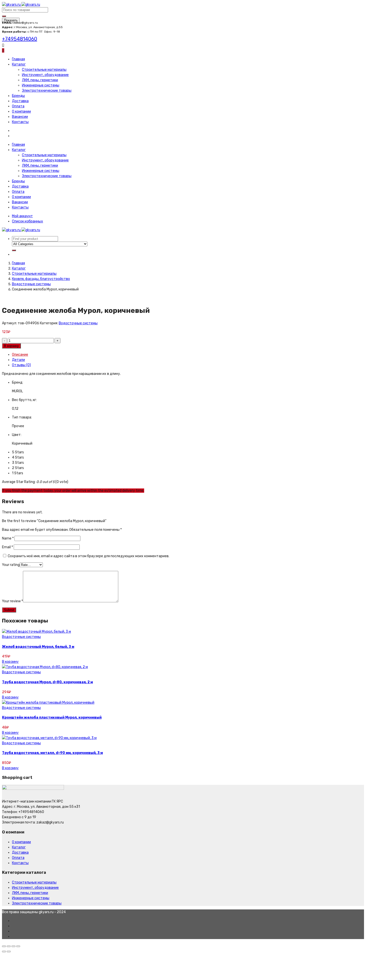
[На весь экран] (13, 946)
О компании (21, 111)
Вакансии (20, 117)
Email (7, 547)
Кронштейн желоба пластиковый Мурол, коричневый (52, 717)
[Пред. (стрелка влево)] (4, 951)
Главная (18, 59)
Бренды (18, 96)
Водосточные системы (31, 284)
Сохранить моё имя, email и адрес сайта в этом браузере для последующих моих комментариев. (88, 556)
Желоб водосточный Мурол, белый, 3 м (38, 647)
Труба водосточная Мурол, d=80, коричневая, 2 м (47, 682)
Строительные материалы (44, 70)
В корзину (11, 346)
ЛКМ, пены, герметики (40, 80)
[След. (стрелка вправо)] (9, 951)
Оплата (18, 106)
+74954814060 (19, 39)
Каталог (19, 64)
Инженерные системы (40, 85)
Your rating (11, 565)
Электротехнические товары (46, 90)
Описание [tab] (20, 354)
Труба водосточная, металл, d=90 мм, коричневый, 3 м (52, 753)
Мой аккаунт (22, 216)
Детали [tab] (18, 360)
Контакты (20, 122)
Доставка (20, 101)
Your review (12, 601)
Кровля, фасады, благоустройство (41, 279)
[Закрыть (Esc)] (4, 946)
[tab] (188, 354)
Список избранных (27, 221)
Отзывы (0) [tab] (21, 365)
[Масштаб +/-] (18, 946)
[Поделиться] (9, 946)
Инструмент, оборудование (45, 75)
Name (8, 538)
